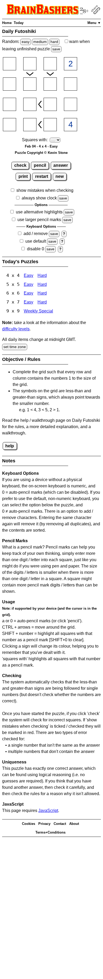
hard (54, 42)
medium (40, 42)
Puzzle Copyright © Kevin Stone (41, 153)
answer (60, 165)
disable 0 (35, 249)
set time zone (14, 347)
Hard (42, 275)
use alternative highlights (39, 212)
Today (19, 23)
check (20, 165)
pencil (40, 165)
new (59, 176)
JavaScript (48, 810)
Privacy (44, 824)
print (23, 176)
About (74, 824)
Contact (60, 824)
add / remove (36, 233)
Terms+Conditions (50, 832)
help (9, 446)
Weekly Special (38, 311)
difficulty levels (16, 329)
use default (35, 241)
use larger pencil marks (39, 219)
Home (7, 23)
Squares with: (35, 140)
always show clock (39, 198)
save (56, 49)
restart (41, 176)
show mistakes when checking (44, 190)
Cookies (28, 824)
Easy (28, 275)
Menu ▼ (94, 23)
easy (26, 42)
